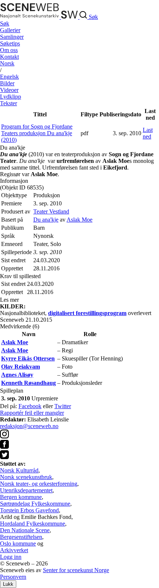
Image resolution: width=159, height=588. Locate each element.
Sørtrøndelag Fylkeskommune (35, 503)
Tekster (8, 103)
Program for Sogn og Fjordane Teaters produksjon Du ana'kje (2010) (36, 133)
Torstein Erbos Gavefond (29, 510)
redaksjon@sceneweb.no (29, 426)
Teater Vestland (51, 211)
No (7, 63)
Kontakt (9, 57)
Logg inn (10, 557)
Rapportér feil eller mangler (32, 413)
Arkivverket (14, 550)
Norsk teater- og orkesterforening (38, 484)
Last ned (148, 133)
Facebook (29, 406)
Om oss (9, 50)
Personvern (13, 577)
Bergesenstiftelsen (21, 537)
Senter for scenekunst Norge (76, 570)
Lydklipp (10, 96)
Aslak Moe (79, 219)
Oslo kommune (18, 543)
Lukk (8, 584)
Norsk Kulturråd (19, 470)
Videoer (9, 90)
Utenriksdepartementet (26, 490)
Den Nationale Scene (25, 530)
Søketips (10, 43)
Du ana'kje (45, 219)
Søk (4, 23)
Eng (9, 77)
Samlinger (12, 37)
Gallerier (10, 30)
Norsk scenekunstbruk (26, 477)
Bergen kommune (21, 497)
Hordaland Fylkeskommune (32, 523)
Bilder (7, 83)
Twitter (62, 406)
